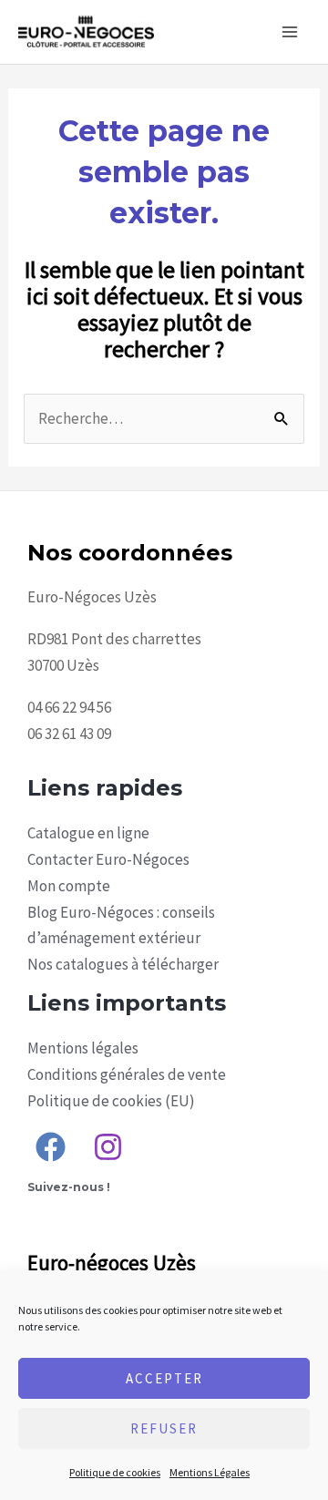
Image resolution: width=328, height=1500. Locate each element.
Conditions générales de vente (126, 1074)
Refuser (164, 1428)
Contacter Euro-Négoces (108, 859)
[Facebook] (50, 1147)
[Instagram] (108, 1147)
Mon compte (68, 886)
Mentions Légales (209, 1472)
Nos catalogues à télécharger (123, 964)
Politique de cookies (114, 1472)
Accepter (164, 1378)
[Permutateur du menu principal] (290, 32)
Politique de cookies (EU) (111, 1101)
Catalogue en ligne (88, 833)
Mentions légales (82, 1048)
